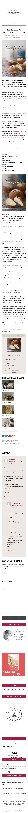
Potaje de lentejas (6, 772)
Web (3, 589)
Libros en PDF (5, 764)
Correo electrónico (7, 581)
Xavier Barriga (13, 98)
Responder (7, 497)
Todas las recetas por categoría (10, 743)
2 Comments (17, 37)
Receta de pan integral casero (9, 768)
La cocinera (15, 503)
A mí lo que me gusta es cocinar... (13, 649)
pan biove (23, 131)
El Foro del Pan (19, 92)
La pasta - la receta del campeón (17, 793)
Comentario (5, 598)
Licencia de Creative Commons (14, 757)
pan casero (5, 444)
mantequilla (15, 443)
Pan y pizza (14, 440)
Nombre (4, 573)
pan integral (16, 131)
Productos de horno (8, 441)
